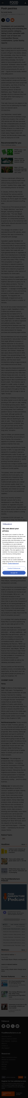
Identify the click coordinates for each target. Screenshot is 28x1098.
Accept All (14, 573)
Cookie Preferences (14, 568)
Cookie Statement (13, 563)
